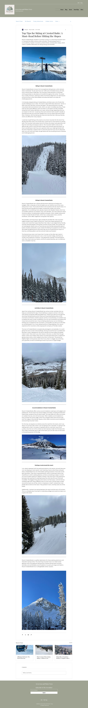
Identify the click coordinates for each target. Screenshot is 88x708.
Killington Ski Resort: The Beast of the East (23, 657)
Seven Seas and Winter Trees (44, 684)
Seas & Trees (19, 21)
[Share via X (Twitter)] (25, 634)
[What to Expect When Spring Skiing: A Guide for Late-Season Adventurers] (44, 650)
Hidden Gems (49, 21)
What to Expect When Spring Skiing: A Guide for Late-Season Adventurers (43, 657)
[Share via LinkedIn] (28, 634)
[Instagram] (78, 2)
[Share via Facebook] (22, 634)
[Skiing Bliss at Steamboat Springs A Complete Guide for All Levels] (63, 650)
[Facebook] (80, 2)
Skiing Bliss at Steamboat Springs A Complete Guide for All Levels (63, 657)
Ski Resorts (28, 21)
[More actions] (65, 29)
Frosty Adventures (38, 21)
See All (70, 642)
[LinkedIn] (81, 2)
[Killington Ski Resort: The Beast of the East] (24, 650)
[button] (70, 21)
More (56, 21)
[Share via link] (31, 634)
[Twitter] (44, 700)
